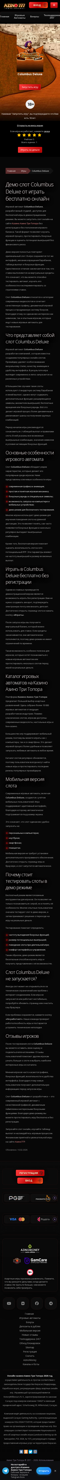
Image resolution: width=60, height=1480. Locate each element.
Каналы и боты (31, 1364)
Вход (37, 5)
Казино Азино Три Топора (25, 223)
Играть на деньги (30, 149)
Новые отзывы (30, 1334)
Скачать (29, 1355)
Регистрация (29, 1172)
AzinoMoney (29, 1360)
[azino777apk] (51, 1303)
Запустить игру (30, 87)
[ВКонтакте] (21, 1452)
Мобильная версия (30, 1330)
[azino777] (23, 1303)
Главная (11, 170)
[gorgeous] (39, 135)
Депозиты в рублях (29, 1326)
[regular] (29, 135)
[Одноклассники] (26, 1452)
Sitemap (30, 1347)
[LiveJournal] (40, 1452)
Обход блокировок (30, 1343)
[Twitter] (30, 1452)
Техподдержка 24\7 (29, 1339)
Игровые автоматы (19, 16)
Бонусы (34, 16)
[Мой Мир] (35, 1452)
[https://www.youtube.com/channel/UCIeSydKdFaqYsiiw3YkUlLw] (9, 1303)
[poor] (24, 135)
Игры (23, 170)
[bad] (19, 135)
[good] (34, 135)
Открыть (44, 1470)
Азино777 (20, 1141)
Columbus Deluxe (40, 170)
